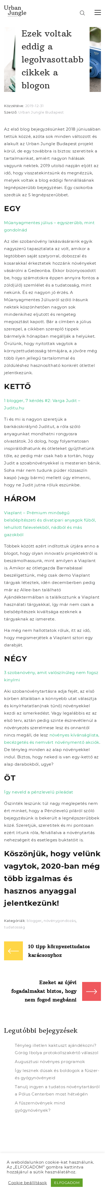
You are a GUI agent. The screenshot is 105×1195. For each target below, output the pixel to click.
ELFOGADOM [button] (66, 1182)
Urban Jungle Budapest (41, 112)
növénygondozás (60, 920)
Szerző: (11, 112)
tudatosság (14, 927)
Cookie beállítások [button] (27, 1182)
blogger (34, 920)
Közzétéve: (14, 106)
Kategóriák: (15, 920)
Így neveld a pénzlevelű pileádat (38, 792)
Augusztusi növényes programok (50, 1061)
